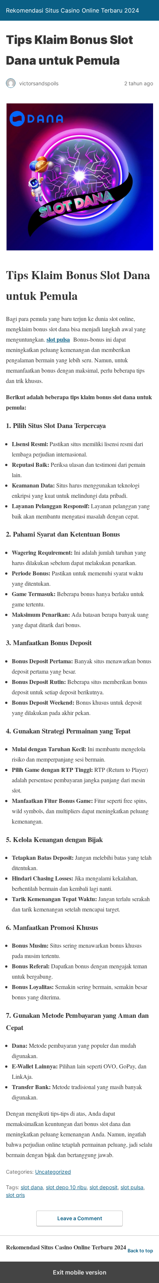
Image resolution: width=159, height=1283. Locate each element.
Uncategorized (53, 1172)
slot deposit (103, 1187)
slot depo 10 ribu (66, 1187)
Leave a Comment (79, 1218)
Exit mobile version (79, 1272)
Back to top (140, 1250)
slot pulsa (58, 339)
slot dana (32, 1187)
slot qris (15, 1195)
